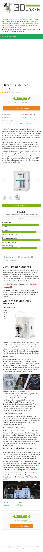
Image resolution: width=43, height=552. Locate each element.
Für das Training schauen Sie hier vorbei (24, 470)
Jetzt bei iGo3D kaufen (21, 108)
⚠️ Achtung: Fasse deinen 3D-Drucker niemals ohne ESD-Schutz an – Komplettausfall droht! (21, 31)
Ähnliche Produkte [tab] (10, 261)
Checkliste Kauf (21, 549)
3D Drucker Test (9, 36)
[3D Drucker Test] (21, 7)
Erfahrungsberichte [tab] (25, 257)
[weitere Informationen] (32, 505)
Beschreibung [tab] (8, 257)
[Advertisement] (21, 60)
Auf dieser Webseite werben (31, 547)
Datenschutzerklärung (16, 547)
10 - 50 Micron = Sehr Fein (27, 114)
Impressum (6, 547)
